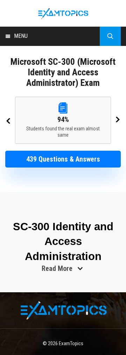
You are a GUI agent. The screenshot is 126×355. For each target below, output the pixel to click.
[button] (63, 159)
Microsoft (28, 61)
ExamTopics (71, 343)
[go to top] (104, 334)
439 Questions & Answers (63, 159)
